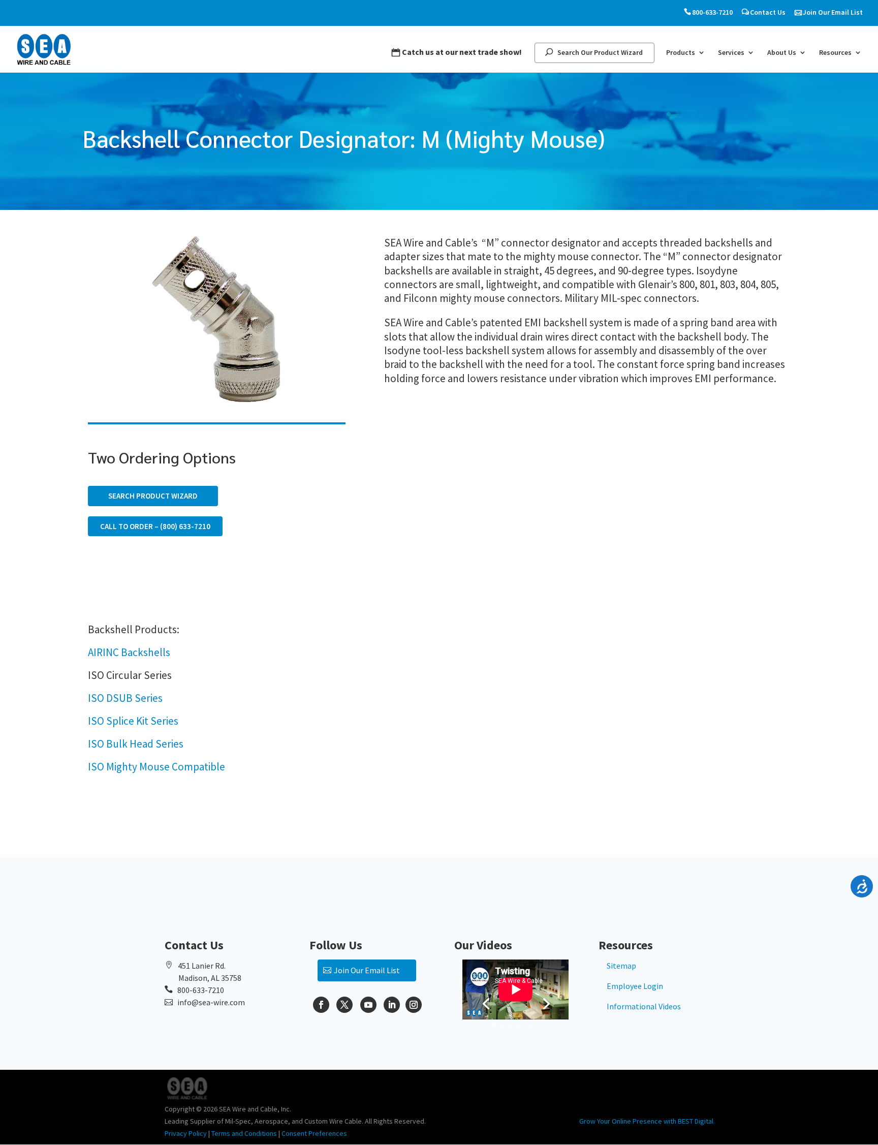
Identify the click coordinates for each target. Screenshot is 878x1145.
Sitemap (621, 966)
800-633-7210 (712, 12)
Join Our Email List (833, 12)
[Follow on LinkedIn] (392, 1005)
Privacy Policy (186, 1133)
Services (731, 53)
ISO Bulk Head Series (135, 744)
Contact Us (768, 12)
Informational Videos (644, 1006)
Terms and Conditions (244, 1133)
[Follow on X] (344, 1005)
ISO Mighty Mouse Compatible (156, 766)
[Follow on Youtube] (368, 1005)
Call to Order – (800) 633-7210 (155, 526)
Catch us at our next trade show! (462, 52)
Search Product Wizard (153, 496)
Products (680, 53)
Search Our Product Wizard (600, 52)
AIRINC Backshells (129, 652)
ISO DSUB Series (125, 698)
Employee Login (635, 986)
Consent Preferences (314, 1133)
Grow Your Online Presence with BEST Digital (646, 1121)
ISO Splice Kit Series (133, 721)
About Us (781, 53)
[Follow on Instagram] (413, 1005)
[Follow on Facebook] (321, 1005)
